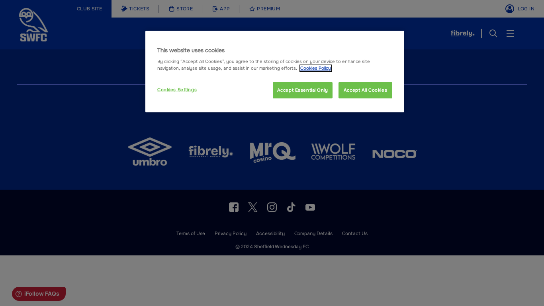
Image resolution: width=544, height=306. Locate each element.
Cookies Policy (315, 68)
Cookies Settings (177, 89)
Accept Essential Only (302, 90)
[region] (274, 72)
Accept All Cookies (365, 90)
